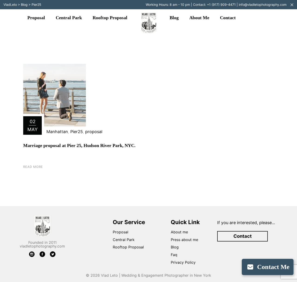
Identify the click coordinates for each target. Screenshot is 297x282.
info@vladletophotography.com (263, 4)
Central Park (69, 17)
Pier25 (76, 131)
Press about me (184, 239)
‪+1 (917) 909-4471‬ (221, 4)
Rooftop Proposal (110, 17)
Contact (228, 17)
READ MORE (33, 167)
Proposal (36, 17)
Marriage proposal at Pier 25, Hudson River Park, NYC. (79, 145)
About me (199, 17)
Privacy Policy (183, 262)
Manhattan (57, 131)
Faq (174, 254)
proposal (93, 131)
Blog (174, 17)
